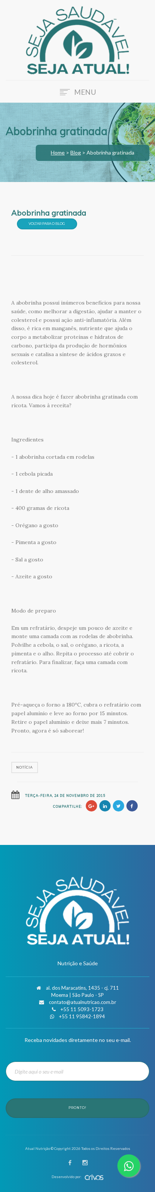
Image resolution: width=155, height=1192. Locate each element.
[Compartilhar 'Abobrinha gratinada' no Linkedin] (105, 805)
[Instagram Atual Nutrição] (85, 1163)
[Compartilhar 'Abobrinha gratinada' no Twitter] (118, 805)
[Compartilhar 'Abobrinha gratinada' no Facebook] (132, 805)
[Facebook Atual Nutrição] (70, 1163)
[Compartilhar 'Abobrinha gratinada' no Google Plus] (91, 805)
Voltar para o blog (47, 223)
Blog (75, 152)
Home (58, 152)
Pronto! (77, 1108)
